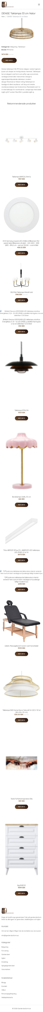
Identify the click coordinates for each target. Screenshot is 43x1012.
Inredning (5, 962)
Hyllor (4, 958)
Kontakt (4, 986)
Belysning (13, 47)
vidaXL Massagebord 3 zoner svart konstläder (21, 646)
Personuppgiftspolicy (9, 994)
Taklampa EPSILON (21, 410)
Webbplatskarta (7, 997)
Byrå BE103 (21, 885)
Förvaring (5, 951)
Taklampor (21, 47)
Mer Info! (9, 60)
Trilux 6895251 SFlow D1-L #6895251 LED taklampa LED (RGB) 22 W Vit (21, 551)
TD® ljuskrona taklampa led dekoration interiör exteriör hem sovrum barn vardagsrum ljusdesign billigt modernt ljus (21, 579)
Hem (3, 16)
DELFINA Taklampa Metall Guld (21, 292)
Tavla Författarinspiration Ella (21, 799)
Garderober (6, 954)
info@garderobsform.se (10, 935)
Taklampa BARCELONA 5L (21, 177)
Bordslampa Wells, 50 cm (21, 497)
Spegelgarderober (8, 966)
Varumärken (6, 969)
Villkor (4, 990)
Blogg (4, 982)
